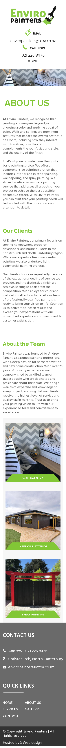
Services (10, 709)
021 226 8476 (33, 55)
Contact (11, 715)
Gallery (32, 709)
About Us (33, 702)
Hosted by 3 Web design (22, 742)
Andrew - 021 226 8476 (27, 651)
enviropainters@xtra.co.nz (33, 41)
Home (8, 702)
